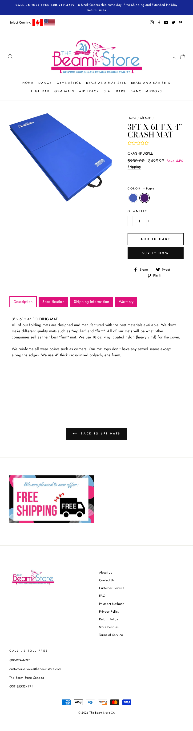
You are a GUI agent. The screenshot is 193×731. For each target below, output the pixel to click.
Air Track (89, 91)
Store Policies (109, 627)
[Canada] (37, 22)
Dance (45, 82)
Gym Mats (64, 91)
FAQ (102, 595)
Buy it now (155, 253)
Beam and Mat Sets (106, 82)
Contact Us (106, 580)
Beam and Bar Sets (151, 82)
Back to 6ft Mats (100, 433)
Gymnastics (69, 82)
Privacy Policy (109, 611)
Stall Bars (115, 91)
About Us (105, 572)
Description (23, 301)
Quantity (138, 211)
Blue (133, 198)
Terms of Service (111, 634)
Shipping (134, 166)
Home (27, 82)
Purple (144, 198)
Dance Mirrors (146, 91)
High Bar (40, 91)
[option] (96, 7)
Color (141, 188)
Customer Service (111, 588)
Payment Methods (111, 603)
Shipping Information (91, 301)
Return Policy (108, 619)
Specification (53, 301)
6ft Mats (145, 118)
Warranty (126, 301)
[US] (49, 22)
